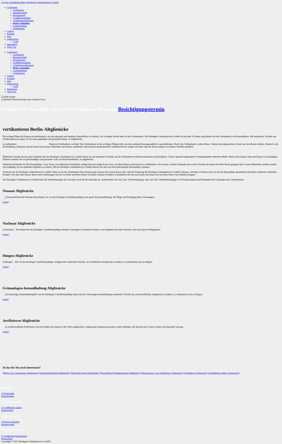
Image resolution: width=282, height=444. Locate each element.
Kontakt (11, 34)
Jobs (9, 36)
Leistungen (12, 7)
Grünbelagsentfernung (23, 20)
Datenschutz (13, 39)
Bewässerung (19, 15)
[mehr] (6, 202)
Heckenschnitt (7, 424)
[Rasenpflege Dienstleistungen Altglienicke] (120, 373)
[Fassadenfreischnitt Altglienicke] (54, 373)
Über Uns (11, 47)
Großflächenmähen (22, 18)
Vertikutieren (19, 28)
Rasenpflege (7, 439)
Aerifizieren (18, 10)
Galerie (10, 31)
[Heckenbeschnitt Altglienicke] (84, 373)
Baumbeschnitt (20, 12)
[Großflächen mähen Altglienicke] (224, 373)
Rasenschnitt (7, 410)
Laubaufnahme (20, 26)
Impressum (12, 44)
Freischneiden (7, 396)
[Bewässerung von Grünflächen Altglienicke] (162, 373)
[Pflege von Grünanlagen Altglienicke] (20, 373)
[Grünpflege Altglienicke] (195, 373)
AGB (15, 42)
